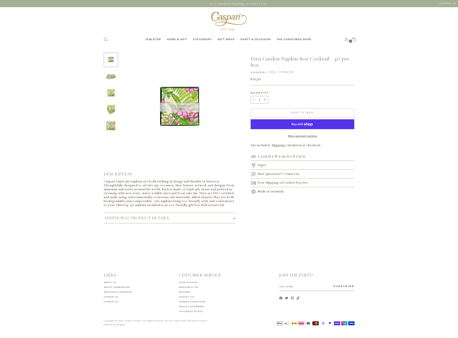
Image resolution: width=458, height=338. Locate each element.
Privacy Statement (192, 307)
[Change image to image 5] (111, 126)
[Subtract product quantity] (265, 99)
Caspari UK (111, 302)
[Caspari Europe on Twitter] (287, 298)
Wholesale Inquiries (118, 292)
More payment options (302, 136)
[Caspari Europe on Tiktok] (298, 298)
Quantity (260, 93)
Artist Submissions (117, 287)
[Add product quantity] (254, 99)
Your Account (188, 282)
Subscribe (343, 286)
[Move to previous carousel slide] (343, 251)
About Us (110, 282)
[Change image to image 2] (111, 76)
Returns (184, 292)
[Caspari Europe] (229, 21)
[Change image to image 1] (111, 60)
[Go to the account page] (344, 39)
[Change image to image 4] (111, 109)
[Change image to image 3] (111, 93)
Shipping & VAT (188, 287)
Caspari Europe (132, 320)
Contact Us (186, 297)
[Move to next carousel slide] (351, 251)
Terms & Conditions (192, 302)
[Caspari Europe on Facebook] (281, 298)
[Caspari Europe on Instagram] (293, 298)
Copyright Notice (191, 311)
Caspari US (447, 3)
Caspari (258, 72)
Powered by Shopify (114, 324)
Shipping (278, 145)
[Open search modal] (105, 39)
